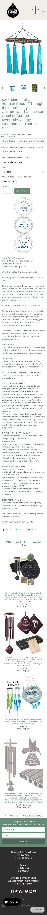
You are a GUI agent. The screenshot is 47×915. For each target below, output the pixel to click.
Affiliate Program (23, 883)
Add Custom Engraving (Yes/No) (16, 158)
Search (23, 865)
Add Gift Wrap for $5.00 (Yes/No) (16, 177)
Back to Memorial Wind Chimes (25, 816)
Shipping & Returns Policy (23, 852)
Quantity (6, 186)
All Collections (23, 868)
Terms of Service (23, 858)
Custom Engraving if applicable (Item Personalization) (16, 135)
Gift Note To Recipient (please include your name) (22, 147)
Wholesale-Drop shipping (23, 877)
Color (4, 167)
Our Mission (23, 871)
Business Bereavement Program (23, 880)
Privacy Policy (23, 855)
